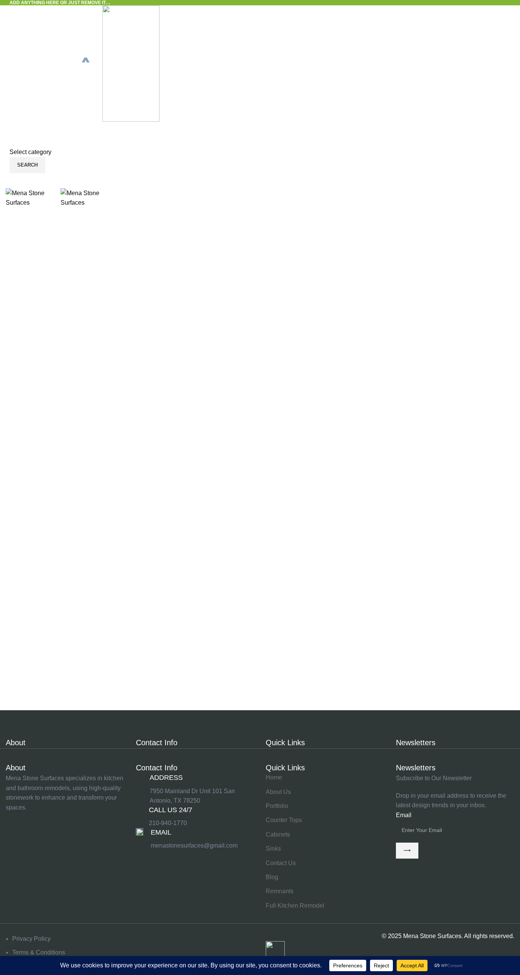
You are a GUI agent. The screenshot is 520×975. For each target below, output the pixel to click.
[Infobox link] (195, 817)
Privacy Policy (31, 938)
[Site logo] (54, 63)
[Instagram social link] (51, 820)
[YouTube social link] (70, 820)
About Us (278, 792)
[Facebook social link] (13, 820)
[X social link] (32, 820)
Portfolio (277, 806)
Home (274, 777)
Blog (272, 877)
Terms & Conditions (38, 952)
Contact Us (281, 863)
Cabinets (278, 834)
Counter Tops (284, 820)
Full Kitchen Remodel (295, 905)
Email (404, 815)
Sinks (273, 848)
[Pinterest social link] (89, 820)
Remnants (279, 891)
